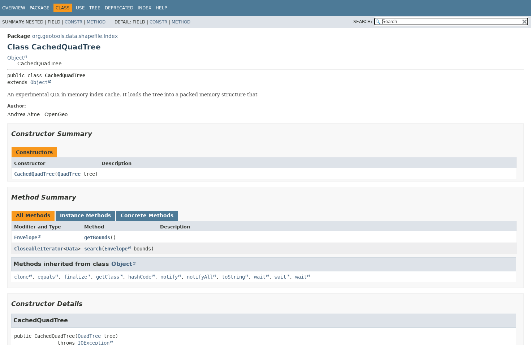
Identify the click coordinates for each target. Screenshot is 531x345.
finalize (75, 277)
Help (161, 7)
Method (96, 22)
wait (260, 277)
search (93, 249)
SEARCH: (362, 21)
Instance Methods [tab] (85, 215)
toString (233, 277)
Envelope (25, 237)
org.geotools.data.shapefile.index (75, 36)
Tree (94, 7)
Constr (73, 22)
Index (144, 7)
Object (15, 58)
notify (169, 277)
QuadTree (69, 174)
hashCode (139, 277)
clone (21, 277)
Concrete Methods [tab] (147, 215)
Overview (13, 7)
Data (72, 249)
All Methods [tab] (33, 215)
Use (80, 7)
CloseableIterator (38, 249)
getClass (107, 277)
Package (39, 7)
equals (46, 277)
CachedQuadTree (34, 174)
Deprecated (119, 7)
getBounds (97, 237)
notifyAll (200, 277)
